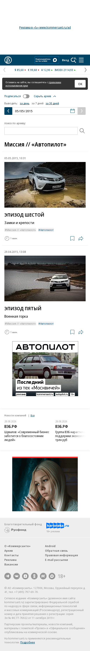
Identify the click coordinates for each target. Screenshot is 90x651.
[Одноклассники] (34, 576)
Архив (8, 551)
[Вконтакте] (16, 576)
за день (24, 103)
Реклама (10, 560)
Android (50, 546)
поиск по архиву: (15, 123)
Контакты (11, 555)
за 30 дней (52, 103)
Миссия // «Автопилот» (21, 230)
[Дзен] (25, 576)
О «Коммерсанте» (17, 546)
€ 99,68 (32, 70)
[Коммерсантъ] (8, 60)
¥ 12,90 (45, 70)
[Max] (52, 576)
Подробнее (27, 642)
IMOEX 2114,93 (64, 70)
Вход (65, 60)
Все (33, 415)
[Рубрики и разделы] (81, 60)
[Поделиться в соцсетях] (80, 238)
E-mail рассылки (56, 560)
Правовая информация (61, 555)
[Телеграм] (7, 576)
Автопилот (47, 230)
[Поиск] (73, 60)
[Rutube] (43, 576)
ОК (80, 84)
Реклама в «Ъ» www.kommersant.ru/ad (45, 27)
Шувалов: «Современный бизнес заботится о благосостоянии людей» (26, 436)
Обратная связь (56, 551)
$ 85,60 (19, 70)
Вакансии (11, 564)
